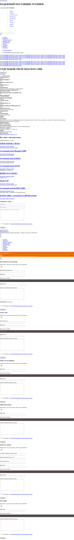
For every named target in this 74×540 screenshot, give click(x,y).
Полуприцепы (12, 18)
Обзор (3, 74)
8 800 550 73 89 (4, 230)
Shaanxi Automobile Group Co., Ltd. (8, 134)
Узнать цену (3, 72)
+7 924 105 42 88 (4, 7)
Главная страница (7, 50)
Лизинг (11, 20)
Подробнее (2, 146)
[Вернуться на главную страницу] (3, 0)
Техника (11, 11)
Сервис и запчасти (13, 14)
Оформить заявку (10, 146)
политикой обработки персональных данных (21, 223)
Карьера (11, 24)
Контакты (12, 26)
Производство (12, 16)
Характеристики (6, 75)
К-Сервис (12, 22)
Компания (12, 12)
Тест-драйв (11, 7)
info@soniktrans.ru (4, 231)
